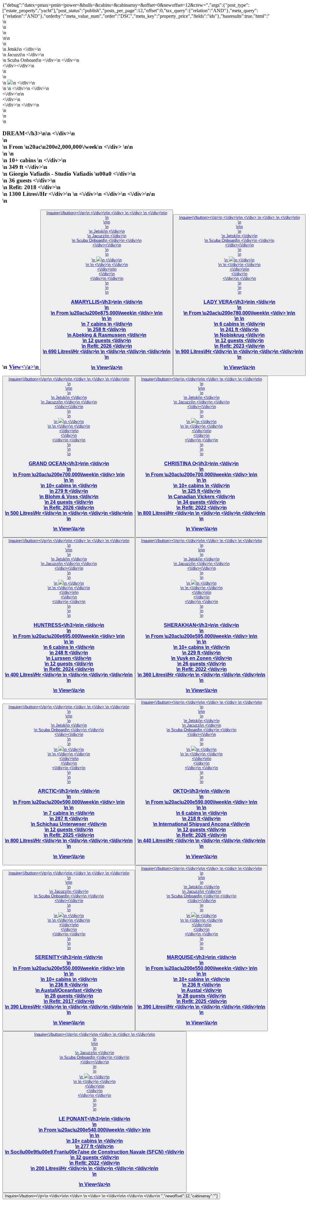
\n (107, 217)
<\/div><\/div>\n (239, 306)
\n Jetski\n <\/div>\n (107, 231)
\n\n (106, 222)
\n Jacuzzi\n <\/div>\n (106, 236)
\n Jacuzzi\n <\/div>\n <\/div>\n (69, 402)
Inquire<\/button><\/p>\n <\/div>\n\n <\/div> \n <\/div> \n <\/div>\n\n (106, 213)
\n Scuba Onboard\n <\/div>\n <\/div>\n (107, 240)
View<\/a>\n (24, 367)
